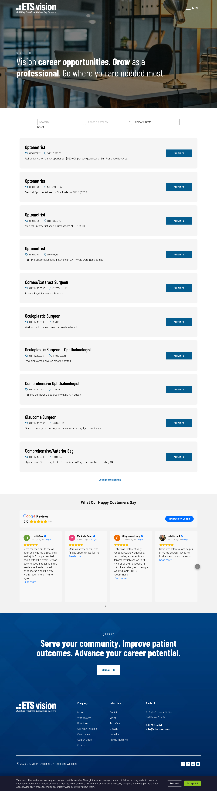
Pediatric (115, 734)
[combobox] (108, 122)
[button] (188, 8)
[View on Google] (27, 538)
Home (80, 712)
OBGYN (114, 728)
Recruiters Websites (66, 763)
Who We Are (84, 717)
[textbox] (108, 122)
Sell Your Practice (87, 728)
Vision (113, 717)
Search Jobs (84, 739)
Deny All (174, 783)
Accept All (192, 783)
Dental (113, 712)
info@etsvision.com (158, 729)
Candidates (83, 734)
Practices (82, 723)
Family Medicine (119, 739)
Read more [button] (30, 556)
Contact (81, 745)
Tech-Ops (115, 723)
